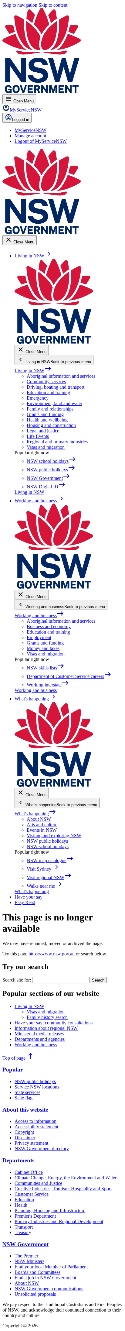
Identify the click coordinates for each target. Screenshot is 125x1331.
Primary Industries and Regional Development (59, 1221)
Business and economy (49, 626)
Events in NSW (42, 830)
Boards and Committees (37, 1272)
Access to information (35, 1121)
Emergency (38, 398)
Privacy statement (31, 1143)
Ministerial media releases (39, 1033)
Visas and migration (46, 447)
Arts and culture (42, 824)
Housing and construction (51, 425)
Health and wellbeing (47, 419)
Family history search (47, 1017)
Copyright (24, 1132)
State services (27, 1092)
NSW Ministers (29, 1261)
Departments (18, 1160)
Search (98, 980)
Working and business (39, 615)
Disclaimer (25, 1137)
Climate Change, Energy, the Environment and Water (66, 1177)
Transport (24, 1227)
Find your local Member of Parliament (51, 1266)
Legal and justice (43, 430)
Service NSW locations (37, 1086)
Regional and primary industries (57, 441)
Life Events (38, 436)
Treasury (23, 1232)
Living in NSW (33, 370)
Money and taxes (43, 648)
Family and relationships (50, 408)
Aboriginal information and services (61, 376)
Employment (39, 637)
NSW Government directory (42, 1148)
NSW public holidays (47, 841)
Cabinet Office (29, 1172)
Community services (46, 381)
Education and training (48, 392)
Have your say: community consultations (54, 1022)
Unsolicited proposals (35, 1294)
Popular (12, 1069)
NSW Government (25, 1244)
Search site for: (16, 979)
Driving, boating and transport (55, 387)
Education (24, 1199)
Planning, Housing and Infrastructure (50, 1210)
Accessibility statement (36, 1126)
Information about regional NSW (46, 1028)
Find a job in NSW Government (45, 1277)
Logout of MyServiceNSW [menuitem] (41, 141)
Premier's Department (35, 1216)
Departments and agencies (40, 1039)
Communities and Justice (38, 1183)
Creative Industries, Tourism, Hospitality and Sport (63, 1188)
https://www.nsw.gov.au (52, 953)
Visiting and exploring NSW (54, 835)
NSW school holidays (48, 846)
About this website (25, 1109)
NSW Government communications (49, 1288)
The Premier (26, 1255)
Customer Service (32, 1194)
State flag (23, 1097)
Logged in (20, 119)
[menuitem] (30, 130)
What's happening (35, 813)
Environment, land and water (54, 403)
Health (21, 1205)
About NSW (39, 819)
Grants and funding (45, 414)
